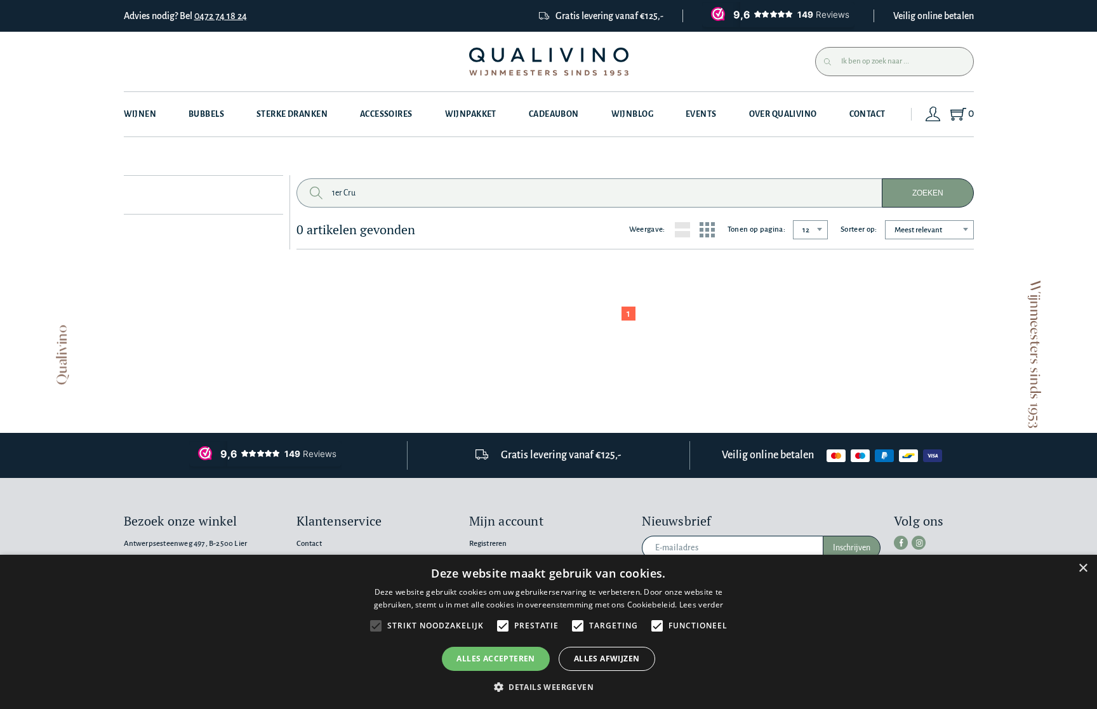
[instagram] (919, 543)
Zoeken (927, 193)
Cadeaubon (554, 114)
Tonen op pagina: (756, 229)
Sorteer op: (859, 229)
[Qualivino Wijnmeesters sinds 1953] (548, 62)
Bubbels (206, 114)
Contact (867, 114)
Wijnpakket (470, 114)
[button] (548, 687)
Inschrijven (851, 547)
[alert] (548, 632)
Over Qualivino (783, 114)
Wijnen (140, 114)
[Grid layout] (707, 229)
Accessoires (386, 114)
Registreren (488, 544)
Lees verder (701, 604)
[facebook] (901, 543)
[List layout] (682, 229)
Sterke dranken (292, 114)
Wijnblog (632, 114)
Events (701, 114)
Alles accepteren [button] (495, 658)
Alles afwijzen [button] (607, 658)
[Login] (933, 114)
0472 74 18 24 (220, 16)
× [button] (1082, 568)
